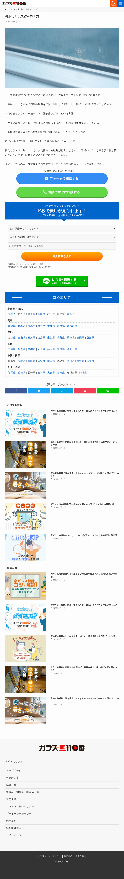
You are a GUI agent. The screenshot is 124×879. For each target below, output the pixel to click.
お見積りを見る (62, 256)
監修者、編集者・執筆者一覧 (22, 792)
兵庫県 (51, 349)
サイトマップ (13, 835)
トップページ (13, 770)
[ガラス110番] (14, 3)
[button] (16, 390)
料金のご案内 (13, 777)
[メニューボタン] (120, 3)
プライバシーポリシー (23, 264)
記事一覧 (11, 785)
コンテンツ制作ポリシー (20, 806)
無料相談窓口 (13, 828)
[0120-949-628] (78, 876)
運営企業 (11, 799)
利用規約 (11, 264)
